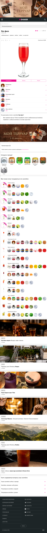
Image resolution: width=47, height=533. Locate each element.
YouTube (28, 512)
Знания (3, 364)
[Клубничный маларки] (4, 257)
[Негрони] (4, 209)
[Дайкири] (4, 225)
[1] (35, 30)
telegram (28, 502)
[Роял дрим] (4, 281)
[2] (37, 30)
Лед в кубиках (9, 109)
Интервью (3, 416)
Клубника (8, 104)
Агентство (4, 521)
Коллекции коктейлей (8, 502)
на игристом (25, 35)
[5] (41, 30)
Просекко (8, 90)
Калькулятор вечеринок (8, 499)
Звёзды (4, 509)
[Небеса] (4, 306)
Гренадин (8, 100)
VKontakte (29, 505)
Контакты (28, 499)
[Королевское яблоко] (4, 314)
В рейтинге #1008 (42, 40)
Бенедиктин (8, 85)
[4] (40, 30)
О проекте (4, 515)
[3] (38, 30)
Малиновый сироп (10, 95)
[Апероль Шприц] (4, 185)
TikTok (28, 509)
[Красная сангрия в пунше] (4, 265)
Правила (4, 518)
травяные (12, 35)
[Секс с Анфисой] (4, 298)
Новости (3, 338)
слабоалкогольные (5, 35)
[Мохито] (4, 193)
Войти (23, 526)
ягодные (16, 35)
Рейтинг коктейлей (7, 505)
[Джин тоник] (4, 217)
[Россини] (4, 233)
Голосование (5, 512)
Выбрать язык (29, 515)
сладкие (20, 35)
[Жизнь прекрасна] (4, 273)
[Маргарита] (4, 201)
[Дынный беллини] (4, 289)
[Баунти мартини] (4, 249)
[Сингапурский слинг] (4, 241)
